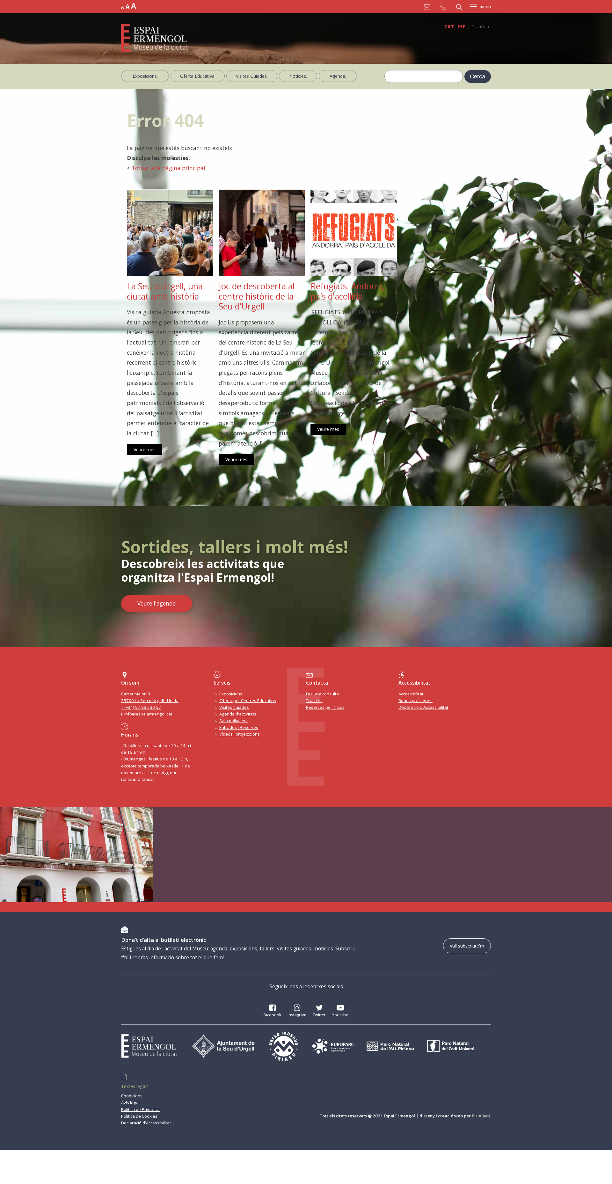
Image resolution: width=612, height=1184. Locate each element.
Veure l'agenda (156, 603)
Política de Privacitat (140, 1109)
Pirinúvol (481, 1116)
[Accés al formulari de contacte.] (429, 7)
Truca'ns (314, 700)
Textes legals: (135, 1086)
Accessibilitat (410, 694)
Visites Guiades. (252, 76)
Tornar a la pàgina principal (168, 168)
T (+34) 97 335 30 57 (141, 707)
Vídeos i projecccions (239, 734)
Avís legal (130, 1103)
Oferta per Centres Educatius (247, 700)
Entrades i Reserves (238, 727)
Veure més (145, 450)
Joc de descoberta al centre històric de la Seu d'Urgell (257, 296)
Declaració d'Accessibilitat (423, 707)
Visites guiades (234, 707)
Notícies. (298, 76)
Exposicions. (145, 76)
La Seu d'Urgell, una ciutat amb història (165, 291)
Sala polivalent (233, 720)
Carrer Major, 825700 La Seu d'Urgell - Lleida (149, 697)
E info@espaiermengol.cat (146, 714)
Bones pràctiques (415, 700)
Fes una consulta (322, 694)
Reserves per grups (325, 707)
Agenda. (338, 76)
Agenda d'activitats (237, 714)
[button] (272, 1011)
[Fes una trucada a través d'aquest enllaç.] (445, 7)
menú (485, 6)
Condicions (131, 1096)
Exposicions (230, 694)
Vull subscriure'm (467, 946)
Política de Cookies (139, 1116)
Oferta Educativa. (197, 76)
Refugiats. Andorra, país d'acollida (347, 291)
